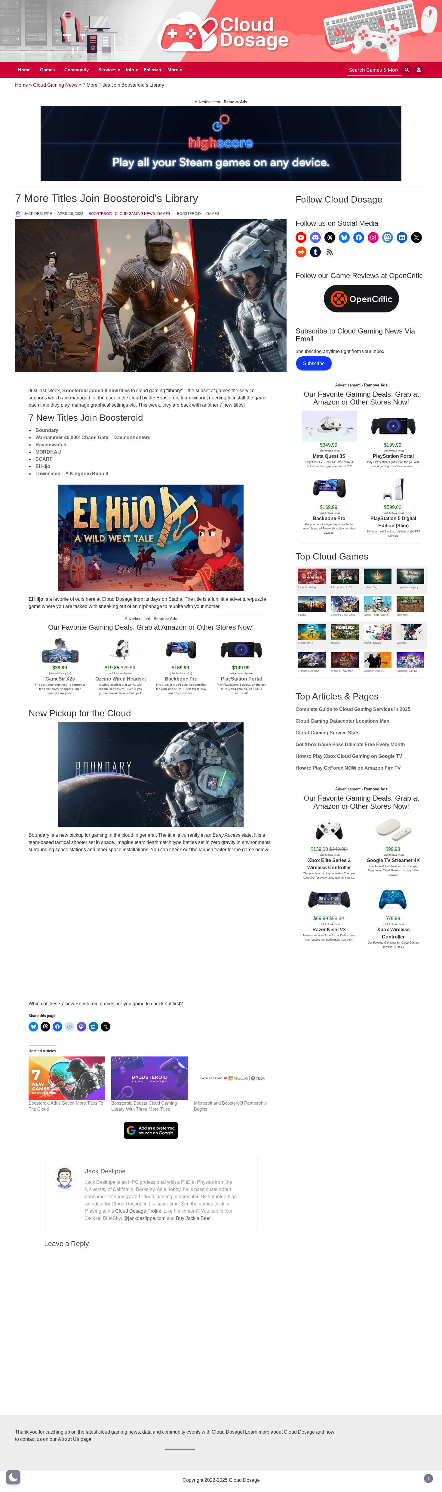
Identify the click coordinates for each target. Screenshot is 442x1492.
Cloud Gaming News (55, 85)
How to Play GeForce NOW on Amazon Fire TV (348, 768)
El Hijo (42, 466)
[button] (13, 1477)
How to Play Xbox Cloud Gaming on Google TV (349, 756)
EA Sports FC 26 (341, 587)
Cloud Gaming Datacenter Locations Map (342, 721)
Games (47, 69)
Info (130, 69)
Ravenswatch (50, 444)
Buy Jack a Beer (193, 1218)
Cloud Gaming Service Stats (328, 732)
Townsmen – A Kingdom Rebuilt (71, 473)
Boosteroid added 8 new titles (96, 390)
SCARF (44, 459)
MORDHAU (48, 451)
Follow (151, 69)
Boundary (46, 430)
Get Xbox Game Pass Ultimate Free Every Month (350, 744)
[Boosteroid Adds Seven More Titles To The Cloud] (67, 1078)
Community (76, 69)
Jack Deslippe (38, 214)
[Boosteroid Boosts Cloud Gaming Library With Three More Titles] (149, 1078)
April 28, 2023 (70, 214)
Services (107, 69)
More (172, 69)
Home (24, 69)
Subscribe (314, 363)
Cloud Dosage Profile (138, 1211)
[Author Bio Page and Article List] (65, 1177)
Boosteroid (100, 214)
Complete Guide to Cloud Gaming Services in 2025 (353, 709)
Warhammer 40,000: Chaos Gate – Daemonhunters (92, 437)
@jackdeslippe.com (144, 1218)
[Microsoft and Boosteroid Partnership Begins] (232, 1078)
